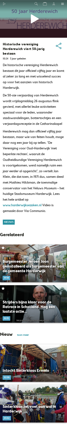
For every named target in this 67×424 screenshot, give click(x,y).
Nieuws (8, 222)
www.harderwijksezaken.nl (22, 205)
